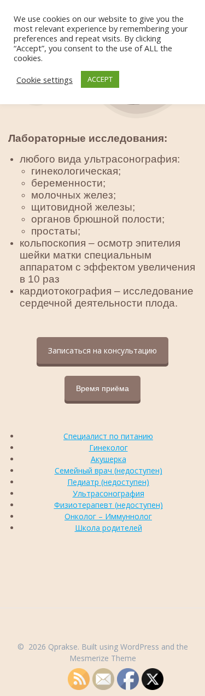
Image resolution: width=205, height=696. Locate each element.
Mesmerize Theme (102, 658)
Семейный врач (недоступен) (108, 470)
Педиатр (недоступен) (108, 482)
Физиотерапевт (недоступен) (108, 505)
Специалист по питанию (108, 436)
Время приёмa (102, 388)
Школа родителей (108, 528)
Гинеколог (108, 447)
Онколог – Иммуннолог (108, 516)
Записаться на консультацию (102, 350)
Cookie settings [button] (44, 80)
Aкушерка (108, 459)
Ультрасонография (108, 493)
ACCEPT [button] (100, 79)
